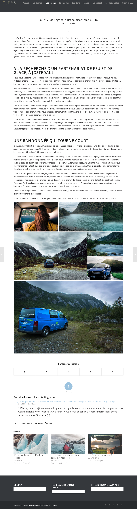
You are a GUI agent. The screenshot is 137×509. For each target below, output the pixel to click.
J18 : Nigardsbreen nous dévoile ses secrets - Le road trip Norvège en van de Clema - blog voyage (66, 401)
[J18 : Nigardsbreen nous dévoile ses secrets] (31, 444)
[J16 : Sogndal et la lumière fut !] (105, 444)
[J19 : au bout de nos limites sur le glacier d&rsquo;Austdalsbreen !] (68, 444)
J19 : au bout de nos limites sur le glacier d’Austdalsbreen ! (65, 456)
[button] (36, 217)
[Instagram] (113, 505)
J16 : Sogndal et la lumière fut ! (101, 455)
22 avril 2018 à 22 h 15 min (27, 404)
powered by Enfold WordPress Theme (43, 505)
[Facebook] (105, 505)
